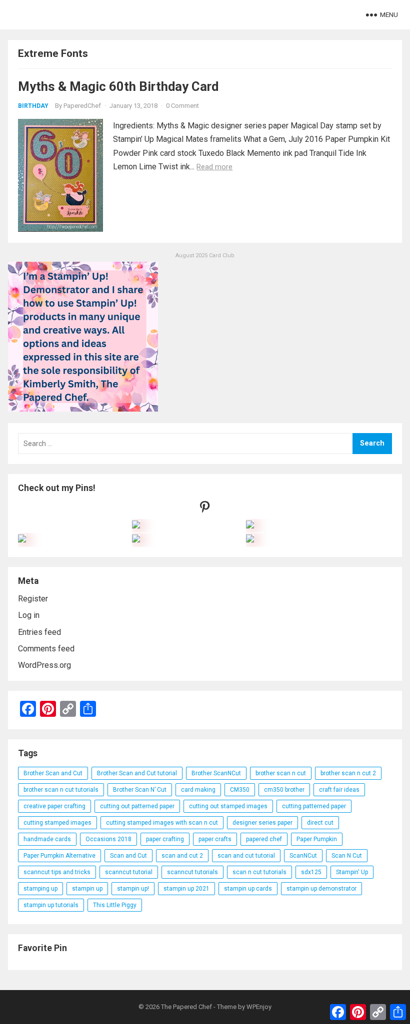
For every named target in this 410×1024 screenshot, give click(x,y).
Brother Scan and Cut (53, 773)
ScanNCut (303, 855)
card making (198, 789)
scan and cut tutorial (246, 855)
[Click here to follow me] (205, 509)
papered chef (264, 839)
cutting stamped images (58, 822)
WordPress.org (44, 665)
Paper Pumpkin (316, 839)
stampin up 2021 (187, 888)
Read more (214, 166)
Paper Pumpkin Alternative (60, 855)
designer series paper (262, 822)
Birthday (33, 105)
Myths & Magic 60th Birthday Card (118, 86)
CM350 (240, 789)
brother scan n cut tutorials (61, 789)
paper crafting (165, 839)
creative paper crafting (55, 806)
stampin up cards (248, 888)
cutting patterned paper (314, 806)
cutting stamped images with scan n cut (162, 822)
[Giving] (136, 539)
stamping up (41, 888)
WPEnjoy (259, 1007)
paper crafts (215, 839)
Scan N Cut (347, 855)
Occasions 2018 (109, 839)
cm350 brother (284, 789)
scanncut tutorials (192, 872)
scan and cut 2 (182, 855)
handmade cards (47, 839)
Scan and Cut (128, 855)
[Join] (136, 525)
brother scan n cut (281, 773)
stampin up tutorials (51, 905)
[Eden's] (22, 539)
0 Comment (182, 105)
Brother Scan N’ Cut (139, 789)
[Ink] (250, 525)
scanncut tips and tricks (57, 872)
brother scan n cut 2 (348, 773)
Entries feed (39, 632)
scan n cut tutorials (259, 872)
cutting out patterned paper (137, 806)
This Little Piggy (114, 905)
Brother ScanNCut (216, 773)
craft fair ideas (339, 789)
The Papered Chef (186, 1007)
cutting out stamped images (228, 806)
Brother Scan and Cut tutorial (137, 773)
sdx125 (311, 872)
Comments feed (46, 648)
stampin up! (133, 888)
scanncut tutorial (128, 872)
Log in (29, 615)
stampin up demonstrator (321, 888)
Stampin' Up (352, 872)
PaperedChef (82, 105)
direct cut (320, 822)
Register (33, 598)
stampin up (87, 888)
